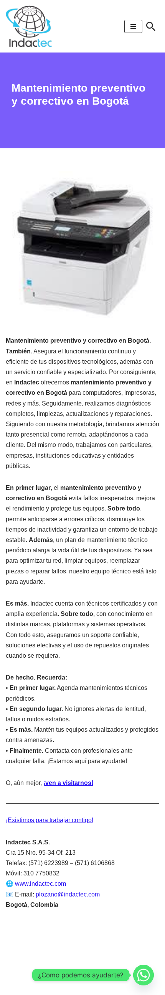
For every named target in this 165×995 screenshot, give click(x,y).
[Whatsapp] (143, 975)
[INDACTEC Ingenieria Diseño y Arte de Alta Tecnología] (31, 26)
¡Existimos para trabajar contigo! (49, 820)
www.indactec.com (40, 883)
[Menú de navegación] (133, 26)
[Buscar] (150, 26)
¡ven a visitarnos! (68, 783)
